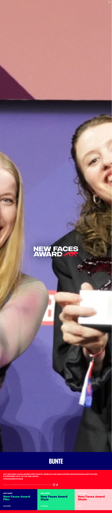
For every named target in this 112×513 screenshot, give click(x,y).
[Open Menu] (109, 2)
